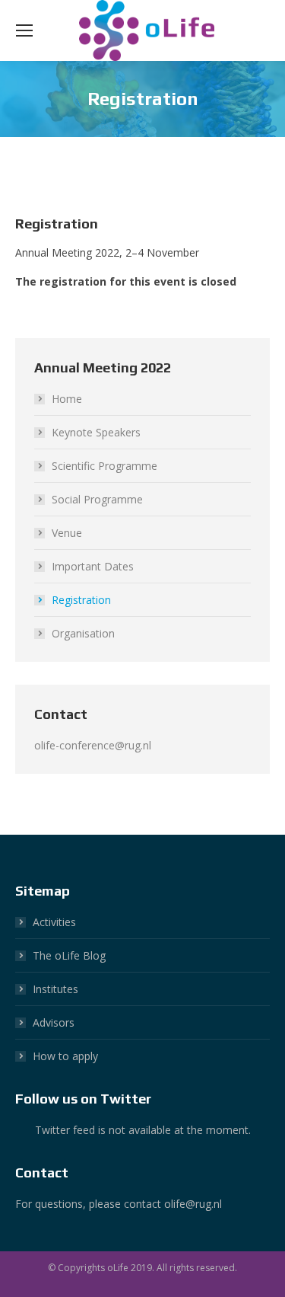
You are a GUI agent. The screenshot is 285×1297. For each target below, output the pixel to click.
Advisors (53, 1022)
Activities (54, 922)
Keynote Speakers (96, 432)
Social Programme (97, 499)
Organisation (83, 633)
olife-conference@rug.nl (92, 745)
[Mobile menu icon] (24, 30)
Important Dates (93, 566)
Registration (81, 600)
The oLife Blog (69, 955)
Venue (67, 533)
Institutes (55, 989)
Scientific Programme (104, 465)
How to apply (65, 1056)
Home (67, 398)
